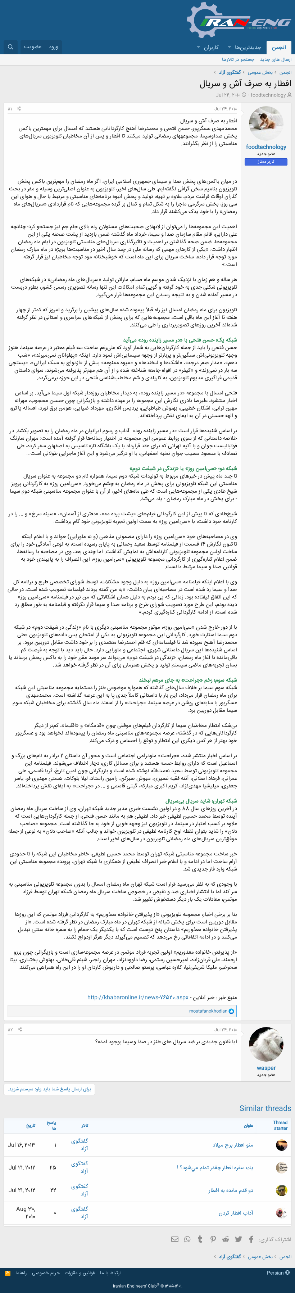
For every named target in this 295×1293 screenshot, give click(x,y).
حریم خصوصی (46, 1273)
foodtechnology (268, 95)
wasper (266, 1068)
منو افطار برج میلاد (233, 1145)
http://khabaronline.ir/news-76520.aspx (138, 997)
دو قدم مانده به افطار (231, 1190)
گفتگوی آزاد (79, 1145)
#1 (10, 109)
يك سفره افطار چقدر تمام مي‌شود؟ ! (215, 1167)
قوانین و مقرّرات (80, 1273)
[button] (229, 47)
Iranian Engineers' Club (147, 1286)
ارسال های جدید (275, 60)
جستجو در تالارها (238, 60)
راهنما (21, 1273)
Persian (276, 1273)
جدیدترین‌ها (248, 47)
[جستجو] (11, 47)
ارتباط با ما (110, 1273)
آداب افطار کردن (236, 1213)
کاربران (211, 47)
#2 (10, 1030)
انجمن (279, 47)
